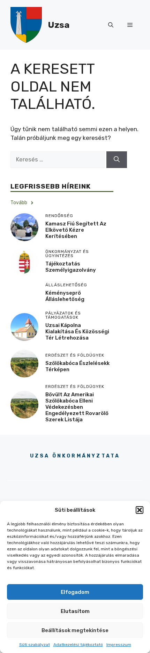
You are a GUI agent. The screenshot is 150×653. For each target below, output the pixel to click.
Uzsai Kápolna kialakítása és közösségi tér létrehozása (77, 331)
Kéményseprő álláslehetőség (64, 296)
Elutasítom (75, 611)
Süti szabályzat (34, 644)
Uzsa (58, 25)
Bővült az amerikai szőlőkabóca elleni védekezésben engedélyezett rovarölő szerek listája (76, 407)
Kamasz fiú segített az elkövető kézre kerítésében (75, 230)
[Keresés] (116, 159)
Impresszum (118, 644)
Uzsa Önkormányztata (75, 456)
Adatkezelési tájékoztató (78, 644)
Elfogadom (75, 592)
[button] (139, 510)
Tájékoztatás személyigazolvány (70, 267)
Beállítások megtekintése (75, 630)
